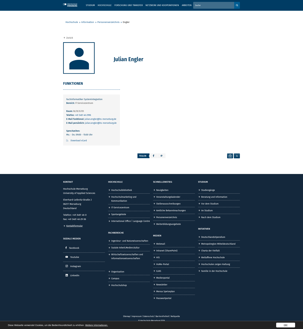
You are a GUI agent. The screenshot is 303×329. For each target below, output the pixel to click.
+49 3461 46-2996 (83, 115)
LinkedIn (74, 275)
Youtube (74, 257)
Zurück (69, 38)
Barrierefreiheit (162, 316)
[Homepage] (72, 4)
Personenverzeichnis (108, 22)
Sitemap (126, 316)
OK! (286, 324)
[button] (153, 155)
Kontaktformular (74, 226)
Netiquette (175, 316)
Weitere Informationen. (96, 325)
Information (87, 22)
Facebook (74, 248)
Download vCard (79, 140)
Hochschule (71, 22)
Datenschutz (148, 316)
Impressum (137, 316)
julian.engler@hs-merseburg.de (100, 119)
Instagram (75, 266)
